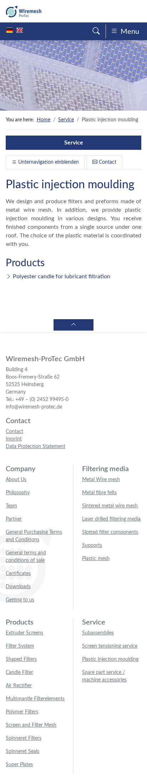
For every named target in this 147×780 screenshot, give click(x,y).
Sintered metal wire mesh (110, 506)
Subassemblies (98, 633)
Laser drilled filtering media (111, 519)
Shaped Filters (21, 659)
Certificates (18, 573)
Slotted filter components (110, 532)
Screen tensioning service (109, 646)
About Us (16, 479)
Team (11, 506)
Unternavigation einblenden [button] (48, 162)
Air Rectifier (19, 685)
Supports (92, 545)
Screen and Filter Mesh (31, 725)
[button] (96, 31)
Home (43, 119)
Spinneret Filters (23, 738)
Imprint (14, 439)
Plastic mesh (96, 558)
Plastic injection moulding (110, 659)
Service (66, 119)
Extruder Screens (24, 633)
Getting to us (20, 599)
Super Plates (19, 764)
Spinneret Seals (22, 751)
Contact (106, 162)
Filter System (20, 646)
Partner (14, 519)
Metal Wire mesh (101, 479)
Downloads (18, 586)
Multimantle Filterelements (35, 698)
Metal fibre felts (99, 492)
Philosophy (18, 492)
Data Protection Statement (35, 446)
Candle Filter (19, 672)
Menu (130, 31)
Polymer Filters (22, 712)
